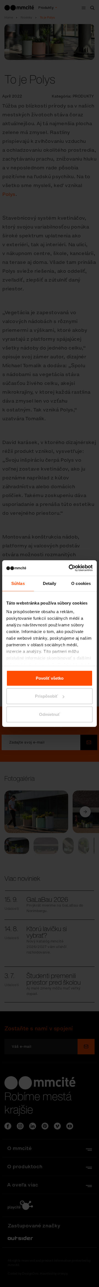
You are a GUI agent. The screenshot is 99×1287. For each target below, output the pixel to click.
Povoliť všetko (50, 678)
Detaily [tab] (49, 583)
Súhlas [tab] (18, 583)
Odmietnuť (49, 714)
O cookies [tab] (81, 583)
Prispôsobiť (46, 696)
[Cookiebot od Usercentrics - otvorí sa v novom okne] (70, 568)
